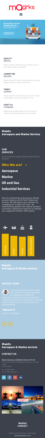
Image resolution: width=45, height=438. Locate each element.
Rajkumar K (8, 309)
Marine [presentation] (8, 177)
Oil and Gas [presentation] (11, 183)
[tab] (22, 165)
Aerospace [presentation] (10, 171)
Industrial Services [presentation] (16, 189)
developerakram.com (22, 436)
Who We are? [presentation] (12, 165)
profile (22, 423)
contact (23, 426)
